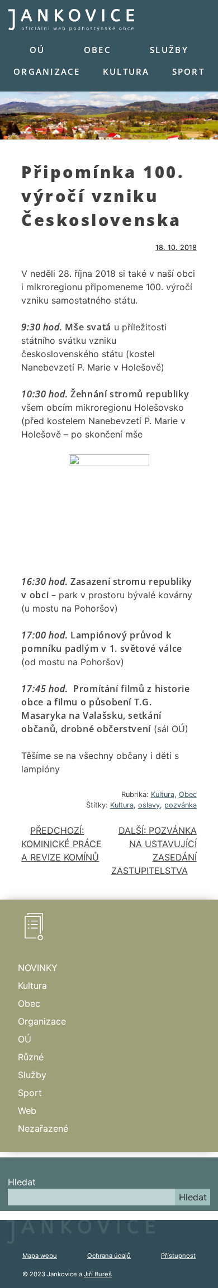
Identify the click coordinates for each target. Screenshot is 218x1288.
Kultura (126, 71)
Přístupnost (178, 1256)
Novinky (38, 967)
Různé (31, 1057)
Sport (188, 71)
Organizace (46, 71)
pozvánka (180, 805)
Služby (169, 49)
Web (27, 1110)
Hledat (22, 1182)
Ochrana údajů (109, 1256)
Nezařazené (43, 1128)
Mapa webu (39, 1256)
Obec (97, 49)
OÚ (37, 49)
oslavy (149, 805)
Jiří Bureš (98, 1274)
